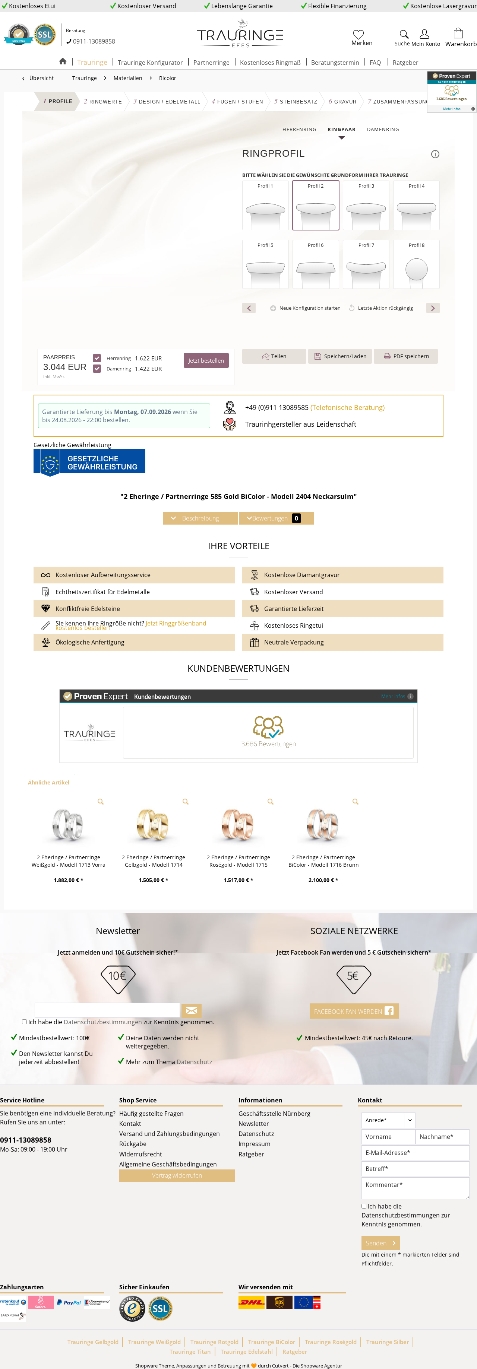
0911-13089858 (94, 41)
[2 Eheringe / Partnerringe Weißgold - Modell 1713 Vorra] (68, 824)
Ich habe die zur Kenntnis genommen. (121, 1022)
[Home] (62, 62)
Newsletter (253, 1124)
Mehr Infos (393, 696)
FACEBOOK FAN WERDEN (349, 1011)
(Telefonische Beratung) (347, 407)
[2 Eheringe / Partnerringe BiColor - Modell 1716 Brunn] (323, 824)
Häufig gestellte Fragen (151, 1113)
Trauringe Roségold (331, 1342)
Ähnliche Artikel (48, 782)
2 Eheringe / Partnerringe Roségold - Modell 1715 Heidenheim (238, 861)
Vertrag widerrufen (177, 1175)
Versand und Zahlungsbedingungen (169, 1134)
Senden (376, 1243)
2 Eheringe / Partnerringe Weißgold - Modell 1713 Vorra (68, 861)
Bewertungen (275, 518)
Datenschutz (194, 1062)
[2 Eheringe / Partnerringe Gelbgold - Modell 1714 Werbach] (153, 824)
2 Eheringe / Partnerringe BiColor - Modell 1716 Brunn (323, 861)
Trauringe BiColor (271, 1342)
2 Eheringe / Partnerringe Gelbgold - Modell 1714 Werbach (153, 861)
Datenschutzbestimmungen (103, 1022)
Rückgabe (132, 1144)
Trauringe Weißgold (154, 1342)
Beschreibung (200, 518)
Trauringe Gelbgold (93, 1342)
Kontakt (130, 1124)
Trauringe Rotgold (214, 1342)
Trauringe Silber (387, 1342)
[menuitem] (380, 36)
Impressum (254, 1144)
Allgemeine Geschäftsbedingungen (168, 1164)
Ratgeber (251, 1154)
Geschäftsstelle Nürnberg (274, 1113)
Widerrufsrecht (140, 1154)
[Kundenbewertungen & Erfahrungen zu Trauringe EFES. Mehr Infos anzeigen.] (452, 92)
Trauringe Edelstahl (247, 1351)
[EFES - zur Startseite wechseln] (240, 33)
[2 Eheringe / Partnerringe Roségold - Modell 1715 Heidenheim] (238, 824)
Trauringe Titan (190, 1351)
